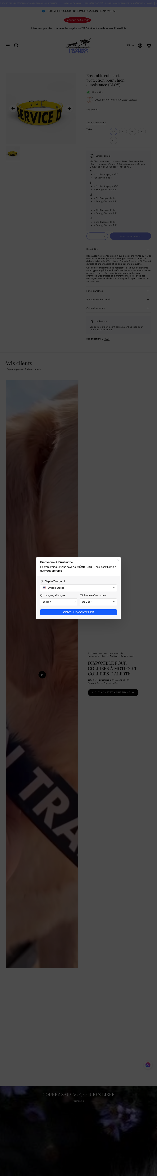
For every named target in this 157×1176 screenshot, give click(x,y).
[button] (78, 587)
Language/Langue (55, 595)
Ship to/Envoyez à (55, 581)
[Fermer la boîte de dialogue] (118, 560)
